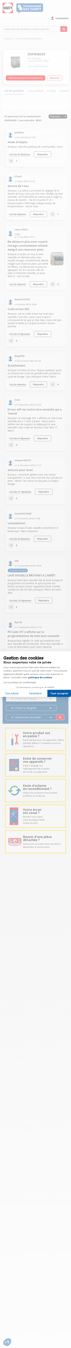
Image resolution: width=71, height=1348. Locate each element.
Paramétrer (35, 693)
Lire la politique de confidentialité (19, 682)
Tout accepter (59, 693)
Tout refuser (12, 693)
